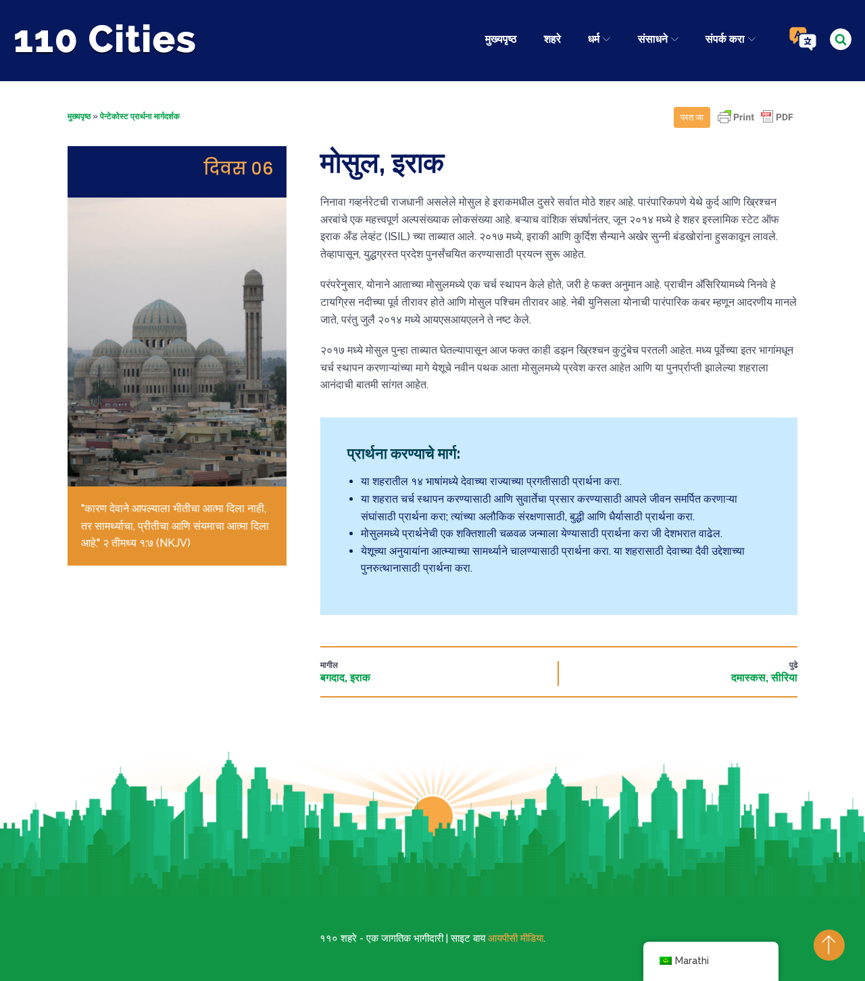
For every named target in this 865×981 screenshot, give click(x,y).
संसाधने (653, 38)
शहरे (552, 38)
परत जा (692, 117)
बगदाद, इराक (345, 677)
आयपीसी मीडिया (515, 938)
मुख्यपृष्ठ (501, 38)
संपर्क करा (725, 38)
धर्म (593, 38)
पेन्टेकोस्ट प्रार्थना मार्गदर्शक (140, 116)
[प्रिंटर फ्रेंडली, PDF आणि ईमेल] (755, 123)
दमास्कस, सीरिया (764, 677)
